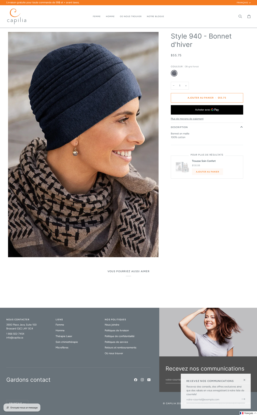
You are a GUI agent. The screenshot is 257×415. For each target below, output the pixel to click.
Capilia (171, 403)
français (242, 2)
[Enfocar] (15, 251)
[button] (96, 16)
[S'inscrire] (242, 399)
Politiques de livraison (117, 330)
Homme (60, 330)
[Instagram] (142, 379)
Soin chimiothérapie (67, 342)
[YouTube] (149, 379)
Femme (60, 324)
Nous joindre (112, 324)
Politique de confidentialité (119, 336)
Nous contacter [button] (17, 319)
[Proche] (246, 378)
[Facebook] (135, 379)
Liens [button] (59, 319)
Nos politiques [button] (115, 319)
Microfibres (62, 347)
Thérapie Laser (64, 336)
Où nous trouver (114, 353)
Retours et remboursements (120, 347)
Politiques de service (116, 342)
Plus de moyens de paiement (187, 118)
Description (179, 127)
